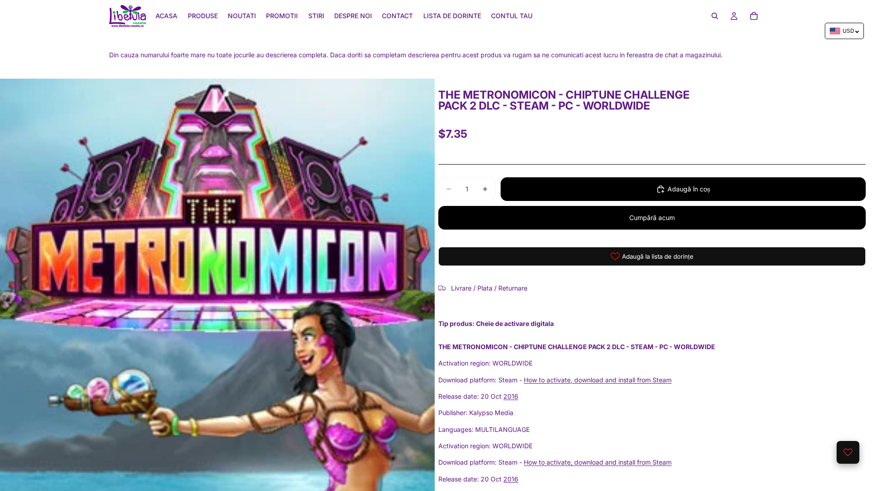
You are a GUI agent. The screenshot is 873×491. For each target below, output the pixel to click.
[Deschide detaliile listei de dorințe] (848, 452)
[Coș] (754, 16)
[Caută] (715, 16)
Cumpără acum (652, 217)
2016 (510, 396)
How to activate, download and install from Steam (598, 380)
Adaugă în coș (688, 189)
